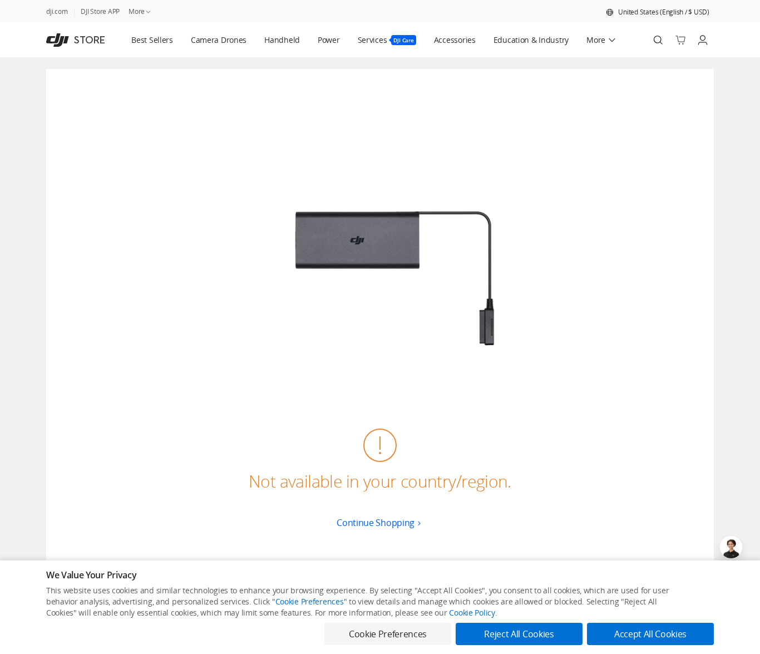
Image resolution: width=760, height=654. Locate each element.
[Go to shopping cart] (680, 40)
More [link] (137, 11)
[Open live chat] (731, 547)
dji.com (56, 11)
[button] (657, 12)
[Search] (658, 40)
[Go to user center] (703, 40)
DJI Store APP (100, 11)
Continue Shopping (375, 523)
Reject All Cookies (519, 634)
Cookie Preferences (309, 601)
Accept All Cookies (650, 634)
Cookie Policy (472, 612)
